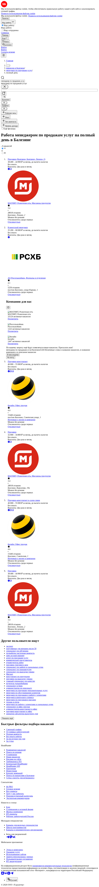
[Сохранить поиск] (3, 94)
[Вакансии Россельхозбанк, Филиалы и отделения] (52, 258)
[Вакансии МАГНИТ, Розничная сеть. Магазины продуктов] (52, 186)
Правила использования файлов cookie (45, 16)
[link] (5, 41)
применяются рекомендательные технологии (52, 866)
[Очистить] (4, 87)
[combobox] (13, 81)
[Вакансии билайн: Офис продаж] (52, 388)
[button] (4, 47)
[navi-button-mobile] (3, 55)
